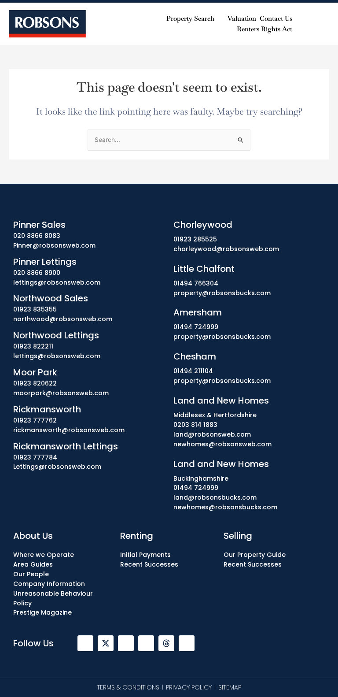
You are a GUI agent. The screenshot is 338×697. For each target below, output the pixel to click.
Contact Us (276, 18)
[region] (169, 656)
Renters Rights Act (264, 29)
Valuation (242, 18)
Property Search (190, 18)
